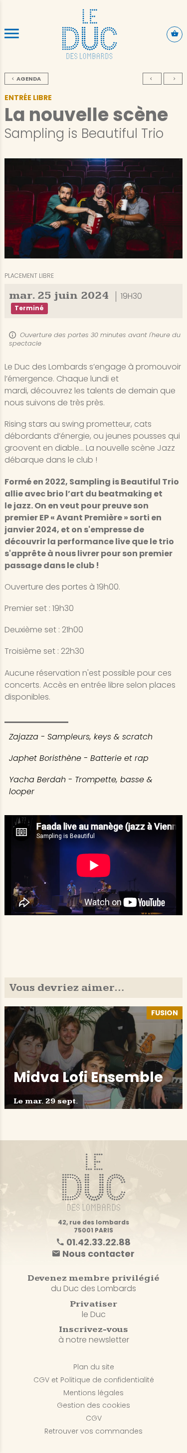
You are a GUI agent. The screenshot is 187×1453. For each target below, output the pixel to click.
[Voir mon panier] (175, 34)
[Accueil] (90, 33)
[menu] (11, 34)
